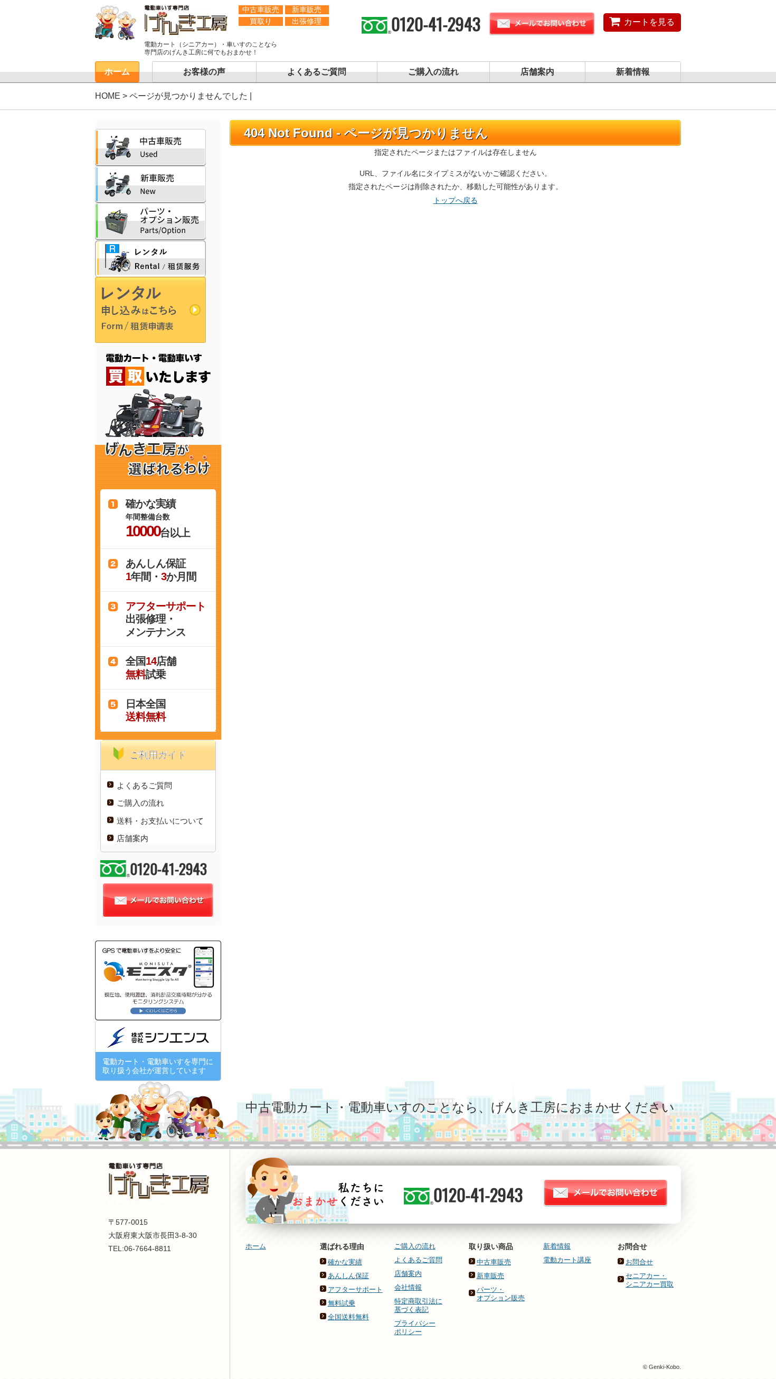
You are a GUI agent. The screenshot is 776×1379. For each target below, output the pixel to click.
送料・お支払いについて (160, 820)
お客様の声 (204, 71)
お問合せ (639, 1262)
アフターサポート (355, 1289)
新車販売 (490, 1276)
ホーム (117, 71)
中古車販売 (494, 1262)
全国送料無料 (348, 1317)
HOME (107, 95)
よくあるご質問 (316, 71)
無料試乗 (341, 1303)
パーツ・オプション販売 (501, 1293)
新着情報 (633, 71)
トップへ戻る (455, 200)
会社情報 (408, 1287)
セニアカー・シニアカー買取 (650, 1280)
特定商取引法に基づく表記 (418, 1305)
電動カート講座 (567, 1260)
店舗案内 (537, 71)
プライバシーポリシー (415, 1327)
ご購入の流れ (433, 71)
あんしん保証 (348, 1276)
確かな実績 (345, 1262)
